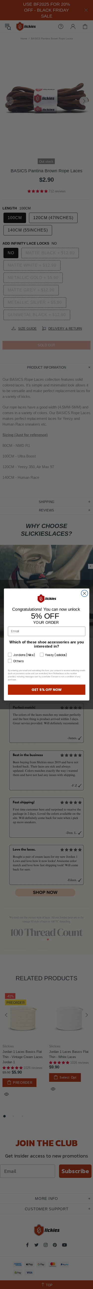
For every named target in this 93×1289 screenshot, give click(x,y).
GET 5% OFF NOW (46, 689)
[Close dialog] (84, 593)
